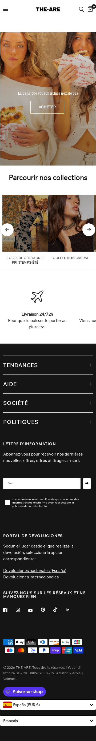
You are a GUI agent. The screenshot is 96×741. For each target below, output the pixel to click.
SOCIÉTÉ (15, 403)
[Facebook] (9, 610)
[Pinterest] (47, 609)
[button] (47, 107)
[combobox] (48, 704)
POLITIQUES (20, 421)
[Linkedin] (72, 610)
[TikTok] (59, 609)
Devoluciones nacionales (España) (34, 570)
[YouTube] (34, 610)
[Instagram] (21, 610)
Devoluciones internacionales (31, 576)
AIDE (10, 384)
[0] (89, 9)
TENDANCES (20, 365)
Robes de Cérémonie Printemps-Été (24, 260)
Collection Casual (71, 258)
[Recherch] (81, 9)
